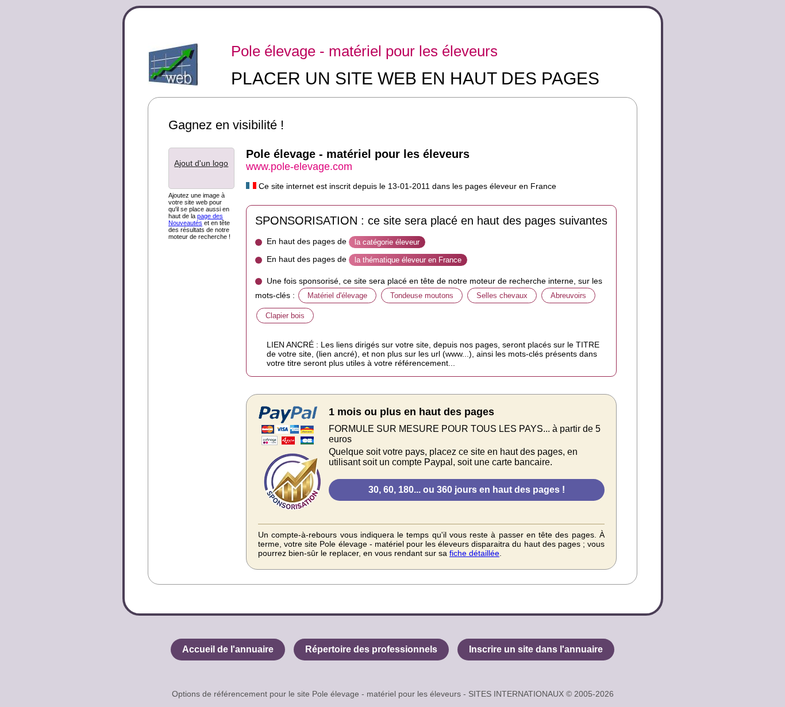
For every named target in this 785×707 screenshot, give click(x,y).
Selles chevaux (502, 295)
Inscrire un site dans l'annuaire (536, 649)
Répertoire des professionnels (371, 649)
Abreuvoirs (568, 295)
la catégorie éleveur (387, 242)
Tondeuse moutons (421, 295)
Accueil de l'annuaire (228, 649)
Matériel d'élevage (337, 295)
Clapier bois (285, 315)
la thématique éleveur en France (408, 260)
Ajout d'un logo (201, 163)
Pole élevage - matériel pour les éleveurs (364, 51)
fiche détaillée (474, 553)
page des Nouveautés (195, 219)
